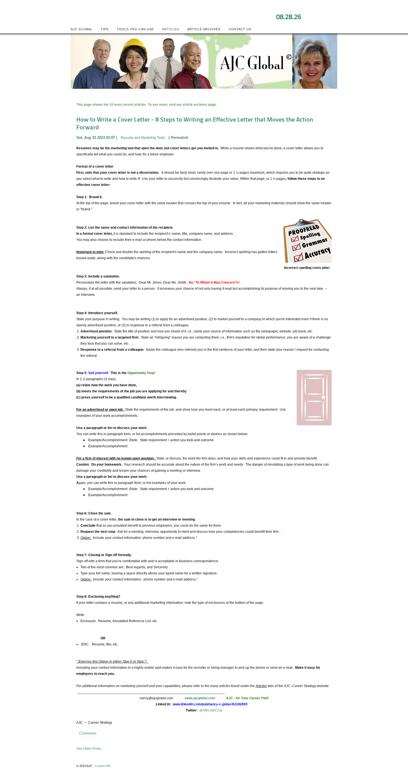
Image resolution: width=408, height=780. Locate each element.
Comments (88, 733)
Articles (170, 29)
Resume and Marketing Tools (143, 138)
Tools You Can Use (135, 29)
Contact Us (240, 29)
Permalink (179, 137)
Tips (105, 29)
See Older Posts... (89, 749)
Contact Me (102, 766)
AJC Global (81, 29)
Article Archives (203, 29)
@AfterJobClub (210, 710)
